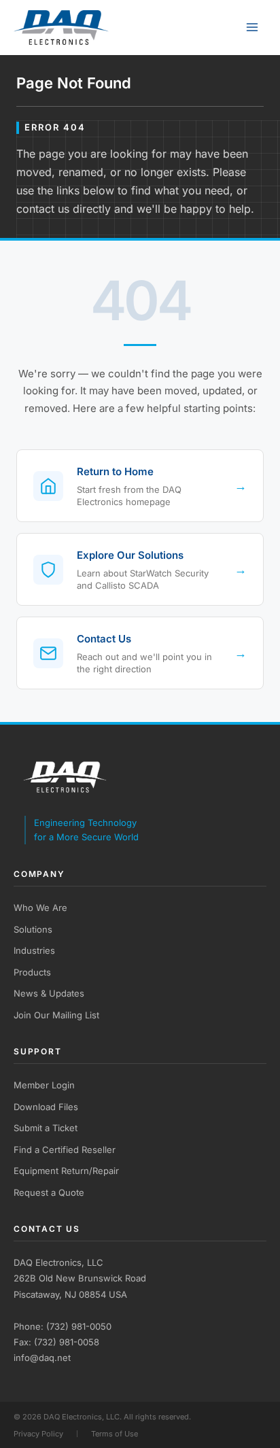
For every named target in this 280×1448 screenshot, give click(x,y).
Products (32, 972)
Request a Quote (49, 1192)
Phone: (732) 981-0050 (62, 1326)
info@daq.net (42, 1357)
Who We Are (40, 907)
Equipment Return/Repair (66, 1170)
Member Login (44, 1085)
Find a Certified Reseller (65, 1149)
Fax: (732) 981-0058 (56, 1342)
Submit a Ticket (45, 1127)
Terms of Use (114, 1433)
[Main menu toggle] (252, 28)
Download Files (46, 1106)
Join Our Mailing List (56, 1015)
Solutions (33, 929)
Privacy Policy (38, 1433)
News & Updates (49, 993)
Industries (34, 950)
